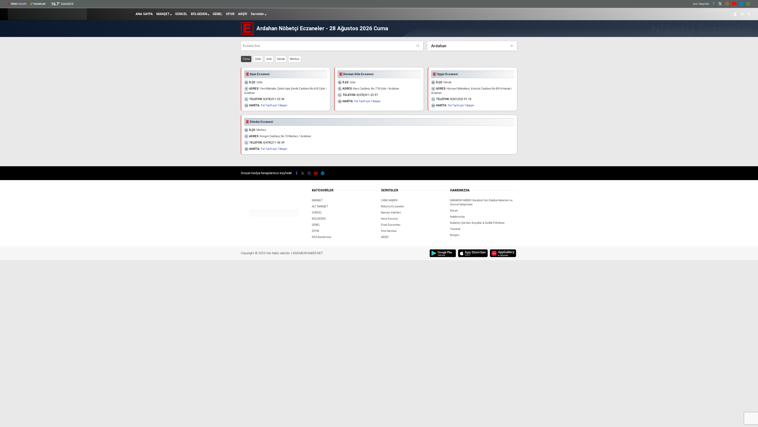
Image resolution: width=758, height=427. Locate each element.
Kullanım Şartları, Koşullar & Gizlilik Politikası (477, 222)
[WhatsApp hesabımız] (748, 4)
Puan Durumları (390, 224)
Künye (454, 210)
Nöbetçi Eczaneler (392, 206)
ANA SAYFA (144, 14)
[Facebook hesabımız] (713, 4)
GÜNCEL (181, 14)
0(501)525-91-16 (460, 99)
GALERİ (18, 4)
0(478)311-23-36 (273, 99)
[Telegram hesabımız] (741, 4)
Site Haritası (389, 230)
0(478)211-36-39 (273, 142)
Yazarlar (455, 229)
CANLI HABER (389, 200)
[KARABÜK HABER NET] (47, 19)
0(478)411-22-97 (367, 94)
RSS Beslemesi (321, 237)
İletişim (454, 235)
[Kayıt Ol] (736, 14)
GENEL (217, 14)
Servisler (257, 14)
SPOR (230, 14)
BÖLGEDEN (199, 14)
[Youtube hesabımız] (734, 4)
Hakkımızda (457, 216)
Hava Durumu (389, 218)
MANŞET (163, 14)
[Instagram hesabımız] (727, 4)
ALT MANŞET (320, 206)
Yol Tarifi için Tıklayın (274, 105)
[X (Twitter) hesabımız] (720, 4)
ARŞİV (242, 14)
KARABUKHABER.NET (308, 253)
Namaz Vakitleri (391, 212)
